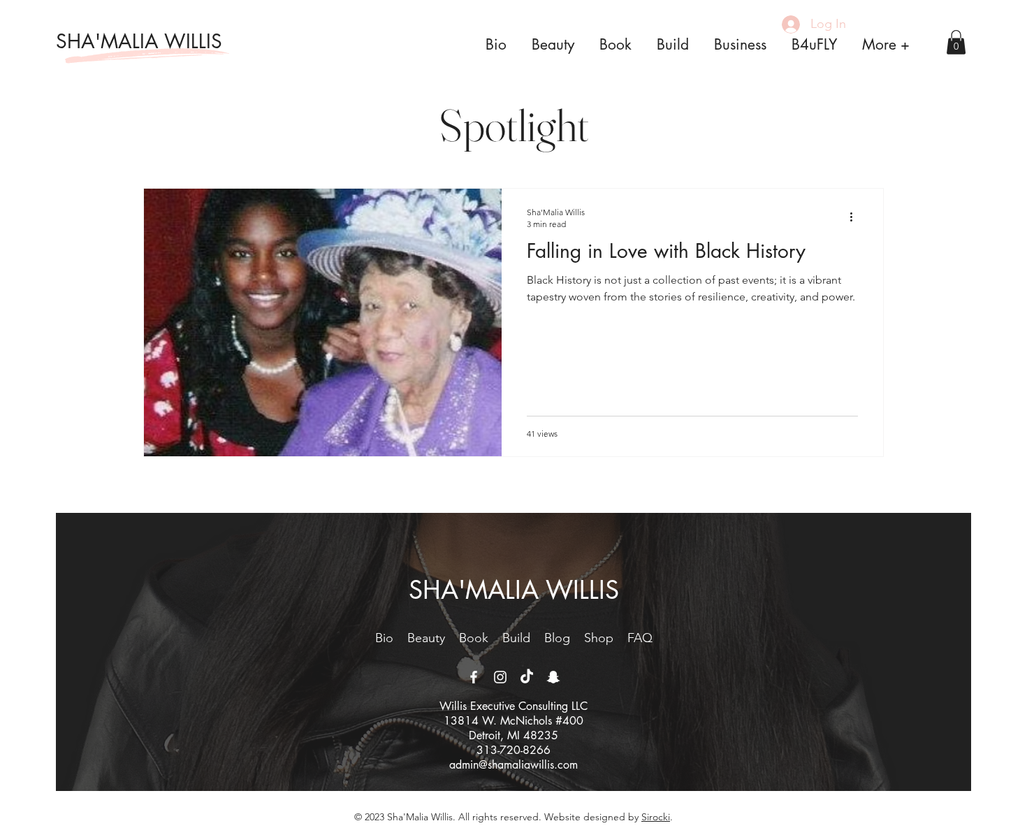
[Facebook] (473, 677)
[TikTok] (526, 677)
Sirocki (655, 817)
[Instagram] (500, 677)
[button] (956, 42)
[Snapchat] (553, 677)
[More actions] (855, 217)
